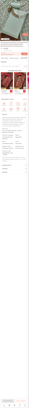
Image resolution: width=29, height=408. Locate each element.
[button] (11, 91)
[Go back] (2, 2)
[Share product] (26, 38)
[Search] (27, 2)
